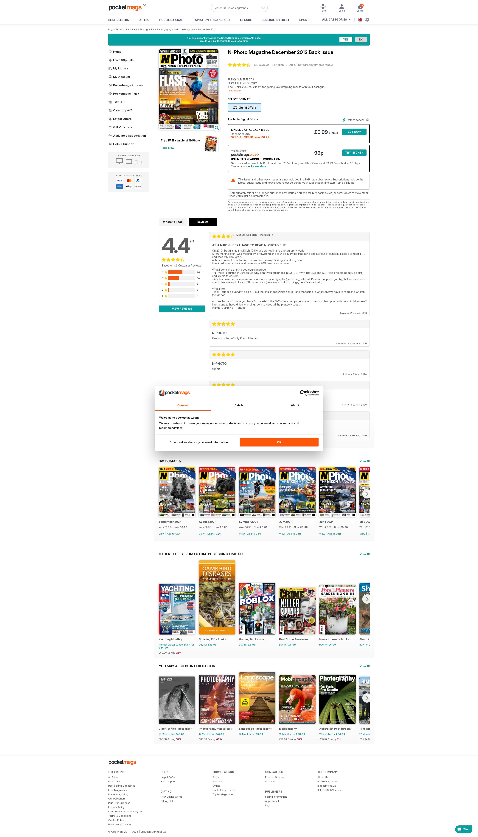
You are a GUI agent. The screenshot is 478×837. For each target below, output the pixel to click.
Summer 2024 (248, 521)
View (161, 533)
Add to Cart (173, 533)
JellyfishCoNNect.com (330, 789)
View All (365, 460)
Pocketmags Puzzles (128, 85)
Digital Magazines (223, 794)
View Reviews (182, 308)
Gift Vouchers (122, 127)
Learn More (258, 166)
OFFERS (144, 20)
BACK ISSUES (170, 461)
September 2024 (170, 521)
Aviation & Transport (212, 20)
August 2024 (207, 521)
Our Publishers (116, 798)
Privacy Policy (116, 807)
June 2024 (326, 521)
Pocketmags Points (224, 789)
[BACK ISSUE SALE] (177, 516)
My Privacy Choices (119, 824)
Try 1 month (354, 152)
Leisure (246, 20)
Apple (216, 777)
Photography (164, 29)
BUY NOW (354, 131)
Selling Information (276, 796)
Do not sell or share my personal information (199, 442)
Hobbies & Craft (172, 20)
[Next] (367, 493)
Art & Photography (144, 29)
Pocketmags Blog (118, 794)
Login (268, 805)
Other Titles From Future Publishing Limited (201, 554)
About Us (322, 777)
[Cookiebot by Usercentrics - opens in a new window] (302, 393)
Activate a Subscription (129, 135)
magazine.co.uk (326, 785)
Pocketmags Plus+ (126, 93)
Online (216, 785)
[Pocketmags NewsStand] (127, 7)
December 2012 (207, 29)
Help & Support (123, 144)
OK (279, 442)
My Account (121, 77)
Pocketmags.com (327, 781)
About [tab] (295, 405)
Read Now (167, 147)
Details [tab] (239, 405)
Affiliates (270, 781)
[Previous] (161, 493)
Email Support (168, 781)
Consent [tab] (183, 405)
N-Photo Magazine (184, 29)
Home (117, 51)
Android (217, 781)
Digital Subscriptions (119, 29)
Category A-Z (122, 110)
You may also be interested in (187, 666)
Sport (304, 20)
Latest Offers (122, 119)
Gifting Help (167, 800)
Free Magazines (117, 789)
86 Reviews (261, 64)
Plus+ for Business (119, 802)
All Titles (113, 777)
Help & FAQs (168, 777)
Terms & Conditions (119, 815)
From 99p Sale (123, 60)
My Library (120, 68)
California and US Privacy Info (125, 811)
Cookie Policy (116, 820)
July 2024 (285, 521)
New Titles (114, 781)
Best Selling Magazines (121, 785)
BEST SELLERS (118, 20)
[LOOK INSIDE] (188, 128)
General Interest (275, 20)
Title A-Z (119, 102)
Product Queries (274, 777)
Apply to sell (272, 800)
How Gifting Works (171, 796)
